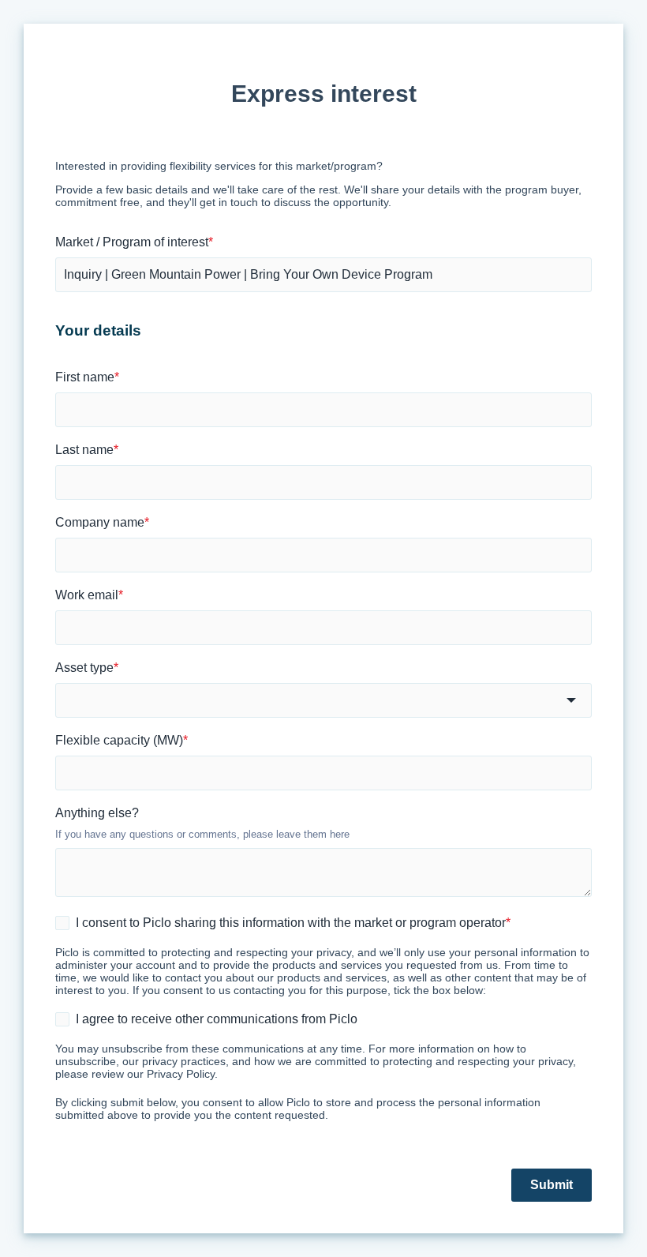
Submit (551, 1184)
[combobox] (323, 700)
